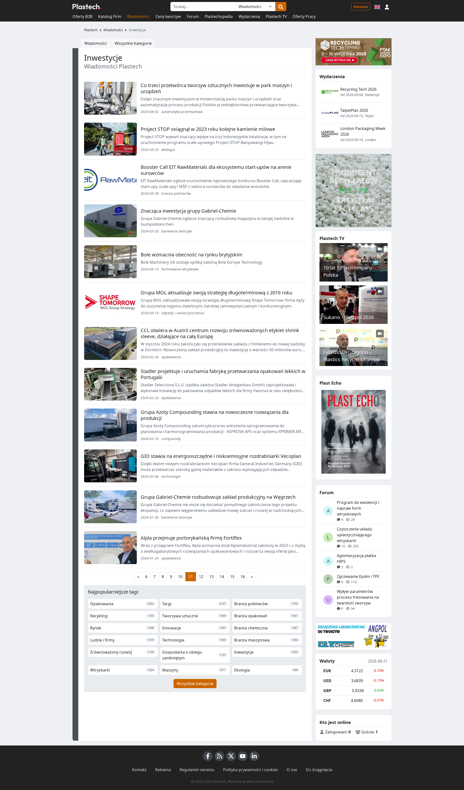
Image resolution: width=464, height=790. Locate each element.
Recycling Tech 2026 (358, 89)
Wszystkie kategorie (195, 683)
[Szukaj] (280, 6)
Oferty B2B (82, 16)
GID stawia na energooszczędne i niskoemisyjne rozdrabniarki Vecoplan (221, 456)
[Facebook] (208, 756)
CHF (327, 700)
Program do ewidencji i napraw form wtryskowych (358, 508)
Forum (193, 16)
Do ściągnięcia (319, 769)
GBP (327, 690)
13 (211, 576)
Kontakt (139, 769)
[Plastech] (87, 6)
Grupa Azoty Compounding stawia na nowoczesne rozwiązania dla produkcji (215, 415)
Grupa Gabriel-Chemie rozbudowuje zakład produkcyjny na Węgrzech (218, 497)
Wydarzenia (249, 16)
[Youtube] (242, 756)
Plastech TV (276, 16)
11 (190, 576)
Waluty (327, 661)
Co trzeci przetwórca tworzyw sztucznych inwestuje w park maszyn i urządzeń (216, 88)
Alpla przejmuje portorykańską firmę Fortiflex (191, 538)
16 (242, 576)
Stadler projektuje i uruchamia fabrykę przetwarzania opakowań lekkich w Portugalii (223, 374)
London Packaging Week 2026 (362, 131)
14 (222, 576)
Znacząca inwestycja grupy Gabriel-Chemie (188, 211)
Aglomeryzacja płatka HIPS (356, 558)
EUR (327, 670)
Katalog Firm (109, 16)
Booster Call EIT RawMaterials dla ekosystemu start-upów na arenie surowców (216, 170)
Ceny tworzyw (168, 16)
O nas (292, 769)
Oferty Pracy (304, 16)
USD (327, 680)
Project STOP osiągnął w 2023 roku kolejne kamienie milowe (208, 129)
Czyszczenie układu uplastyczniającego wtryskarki (354, 534)
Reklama (361, 6)
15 (232, 576)
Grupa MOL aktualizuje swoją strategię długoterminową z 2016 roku (216, 292)
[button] (387, 6)
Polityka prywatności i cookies (250, 769)
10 (180, 576)
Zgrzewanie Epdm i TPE (358, 576)
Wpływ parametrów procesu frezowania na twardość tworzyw (358, 597)
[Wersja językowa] (377, 6)
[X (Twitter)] (231, 756)
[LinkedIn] (254, 756)
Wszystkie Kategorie (133, 43)
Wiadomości (138, 16)
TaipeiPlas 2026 (354, 110)
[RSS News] (219, 756)
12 (201, 576)
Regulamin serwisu (197, 769)
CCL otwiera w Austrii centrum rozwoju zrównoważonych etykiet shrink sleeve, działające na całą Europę (220, 333)
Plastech (91, 30)
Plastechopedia (219, 16)
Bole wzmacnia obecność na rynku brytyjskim (191, 254)
